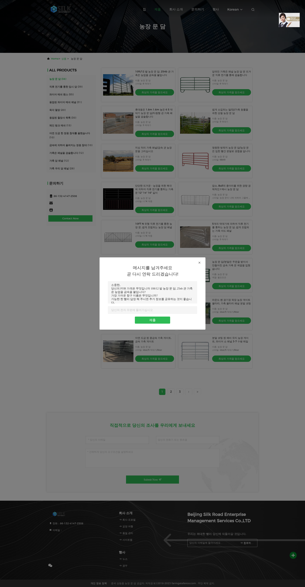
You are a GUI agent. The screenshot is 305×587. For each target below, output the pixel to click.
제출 (152, 320)
